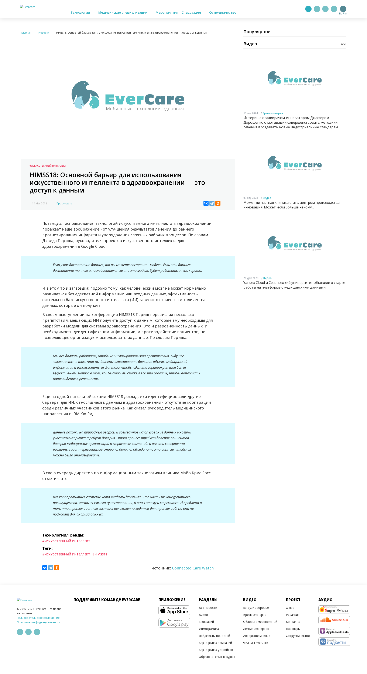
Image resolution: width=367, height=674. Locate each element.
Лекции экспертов (256, 629)
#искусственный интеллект (66, 554)
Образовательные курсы (217, 657)
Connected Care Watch (193, 568)
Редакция (292, 615)
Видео (267, 198)
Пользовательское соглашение (38, 618)
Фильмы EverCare (255, 643)
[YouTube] (334, 9)
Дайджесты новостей (214, 636)
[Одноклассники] (217, 203)
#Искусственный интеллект (48, 165)
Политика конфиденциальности (38, 622)
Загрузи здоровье (256, 608)
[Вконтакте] (325, 9)
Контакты (293, 622)
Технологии (81, 12)
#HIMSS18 (99, 554)
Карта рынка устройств (216, 650)
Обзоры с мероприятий (260, 622)
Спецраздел (192, 12)
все (343, 44)
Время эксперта (273, 113)
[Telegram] (317, 9)
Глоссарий (206, 622)
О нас (290, 608)
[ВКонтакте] (206, 203)
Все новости (208, 608)
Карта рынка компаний (215, 643)
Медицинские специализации (123, 12)
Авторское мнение (256, 636)
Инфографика (209, 629)
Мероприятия (167, 12)
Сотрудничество (222, 12)
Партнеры (293, 629)
